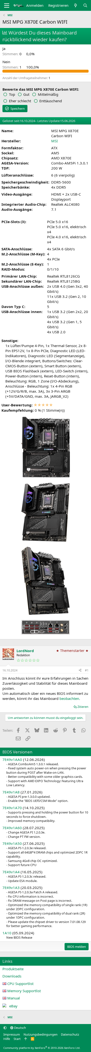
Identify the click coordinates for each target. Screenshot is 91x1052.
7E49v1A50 (12, 843)
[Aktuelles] (75, 5)
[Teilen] (80, 670)
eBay (13, 1006)
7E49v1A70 (12, 807)
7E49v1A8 (11, 792)
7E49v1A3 (11, 887)
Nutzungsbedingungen (41, 1034)
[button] (5, 1027)
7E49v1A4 (11, 871)
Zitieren (82, 706)
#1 (87, 670)
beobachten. (69, 698)
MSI (54, 140)
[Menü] (6, 5)
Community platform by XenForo (41, 1048)
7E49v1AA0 (12, 759)
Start (17, 1039)
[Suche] (85, 5)
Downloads (11, 976)
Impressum (11, 1034)
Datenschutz (70, 1034)
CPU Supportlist (20, 983)
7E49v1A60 (12, 827)
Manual (13, 998)
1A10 (6, 932)
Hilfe (6, 1039)
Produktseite (13, 968)
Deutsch (19, 1027)
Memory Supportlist (24, 990)
